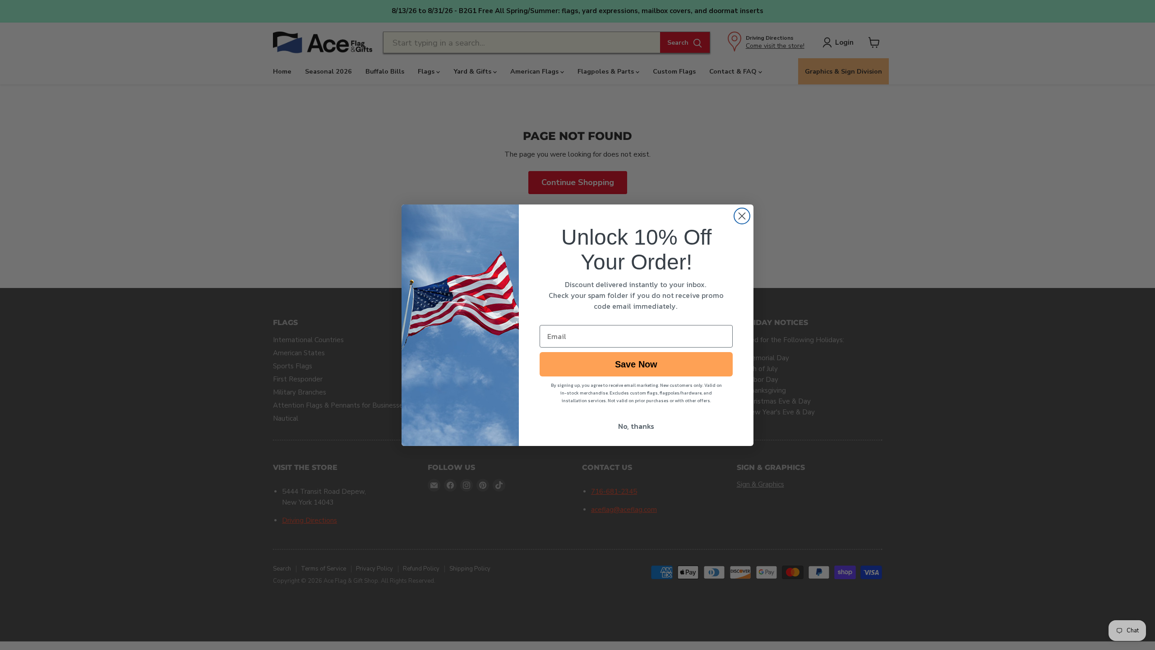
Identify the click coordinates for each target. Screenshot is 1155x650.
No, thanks (636, 426)
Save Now (636, 364)
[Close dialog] (742, 216)
